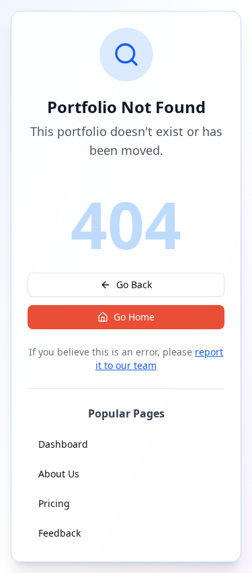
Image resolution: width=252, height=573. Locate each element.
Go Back (134, 284)
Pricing (54, 503)
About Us (58, 473)
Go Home (134, 316)
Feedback (59, 533)
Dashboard (63, 444)
